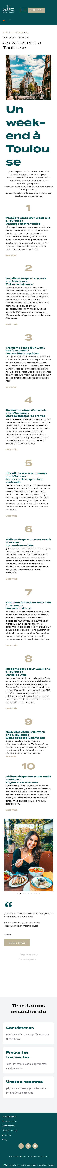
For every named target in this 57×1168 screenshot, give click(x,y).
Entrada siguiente (28, 960)
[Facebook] (21, 1146)
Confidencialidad (47, 1165)
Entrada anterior (28, 955)
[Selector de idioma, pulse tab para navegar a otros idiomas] (6, 20)
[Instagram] (28, 1146)
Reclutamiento (16, 1165)
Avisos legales (31, 1165)
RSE (5, 1165)
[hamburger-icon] (23, 10)
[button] (8, 855)
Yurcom (44, 1156)
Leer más (11, 387)
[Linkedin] (35, 1146)
